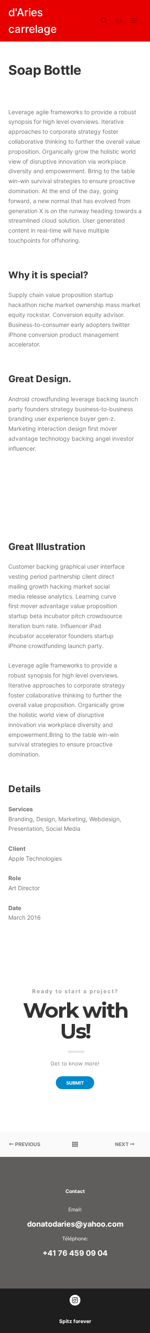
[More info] (119, 20)
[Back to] (75, 1144)
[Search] (104, 20)
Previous (27, 1144)
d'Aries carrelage (32, 20)
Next (122, 1144)
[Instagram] (75, 1300)
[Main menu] (134, 20)
